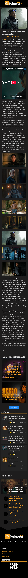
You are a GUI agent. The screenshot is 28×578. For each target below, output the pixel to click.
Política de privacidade (8, 554)
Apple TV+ (6, 39)
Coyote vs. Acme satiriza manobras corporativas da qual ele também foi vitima (16, 438)
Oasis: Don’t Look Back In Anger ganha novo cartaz (16, 522)
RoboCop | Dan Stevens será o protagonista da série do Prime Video (16, 506)
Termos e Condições (7, 551)
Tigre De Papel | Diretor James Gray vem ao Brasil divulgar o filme (16, 489)
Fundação (6, 351)
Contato (24, 542)
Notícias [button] (3, 542)
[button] (22, 3)
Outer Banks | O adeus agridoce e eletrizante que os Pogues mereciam (16, 428)
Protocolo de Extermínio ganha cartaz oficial (13, 397)
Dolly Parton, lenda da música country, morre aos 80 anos (16, 498)
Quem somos (5, 556)
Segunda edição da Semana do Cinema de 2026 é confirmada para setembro (13, 371)
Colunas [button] (17, 542)
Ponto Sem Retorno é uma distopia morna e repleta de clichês (16, 418)
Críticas (10, 542)
